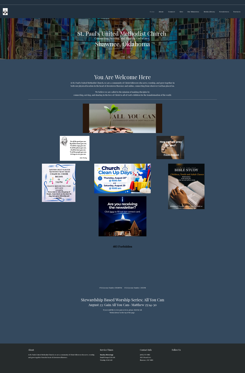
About (161, 12)
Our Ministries (193, 12)
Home (152, 12)
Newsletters (224, 12)
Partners (237, 12)
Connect (171, 12)
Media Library (209, 12)
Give (181, 12)
